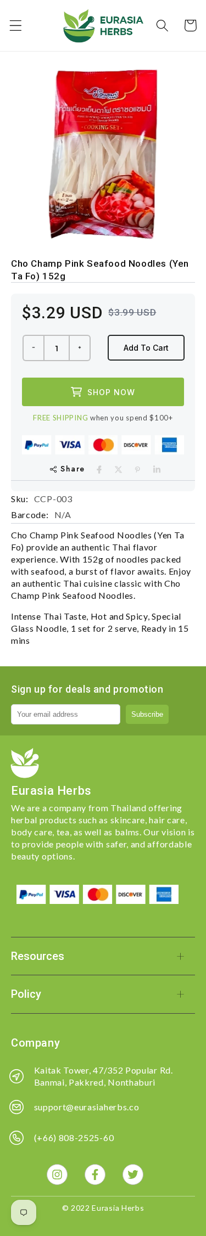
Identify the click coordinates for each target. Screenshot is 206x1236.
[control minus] (33, 348)
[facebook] (99, 469)
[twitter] (118, 469)
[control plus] (80, 348)
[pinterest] (137, 469)
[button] (16, 26)
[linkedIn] (156, 469)
